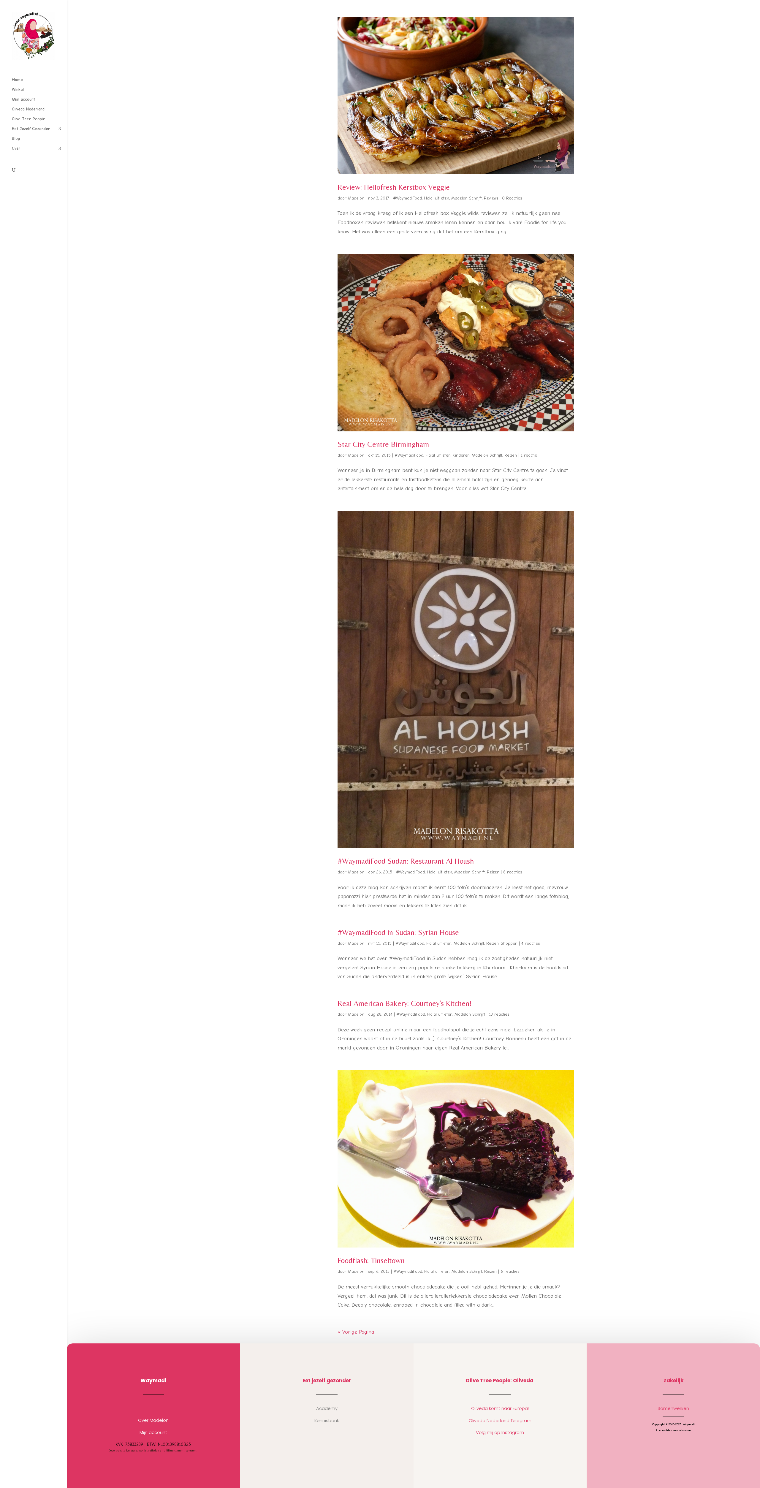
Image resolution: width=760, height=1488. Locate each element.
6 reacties (510, 1271)
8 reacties (512, 872)
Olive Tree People (28, 119)
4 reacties (530, 943)
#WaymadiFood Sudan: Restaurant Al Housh (406, 861)
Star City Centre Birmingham (383, 444)
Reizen (510, 455)
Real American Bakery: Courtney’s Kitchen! (405, 1003)
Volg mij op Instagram (500, 1432)
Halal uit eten (436, 198)
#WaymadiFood (407, 198)
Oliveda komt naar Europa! (500, 1408)
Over (16, 148)
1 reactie (529, 455)
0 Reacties (512, 198)
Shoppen (509, 943)
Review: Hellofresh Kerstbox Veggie (394, 187)
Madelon (356, 198)
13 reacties (499, 1014)
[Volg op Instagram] (147, 1406)
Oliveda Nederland (28, 109)
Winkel (18, 90)
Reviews (491, 198)
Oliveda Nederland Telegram (500, 1420)
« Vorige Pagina (356, 1332)
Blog (16, 139)
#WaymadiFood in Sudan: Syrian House (398, 932)
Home (17, 80)
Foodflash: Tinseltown (371, 1260)
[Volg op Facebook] (159, 1406)
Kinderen (461, 455)
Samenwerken (673, 1408)
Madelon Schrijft (466, 198)
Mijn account (23, 99)
